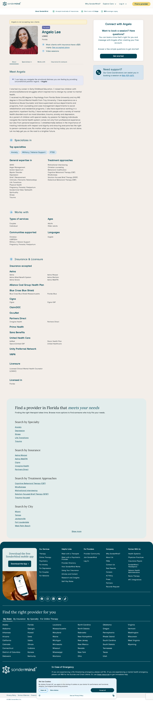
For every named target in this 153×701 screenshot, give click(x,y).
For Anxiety (43, 565)
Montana (57, 656)
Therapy (42, 554)
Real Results (111, 568)
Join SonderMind (90, 557)
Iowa (30, 636)
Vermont (131, 629)
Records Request (112, 587)
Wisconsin (132, 636)
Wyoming (132, 644)
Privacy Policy (11, 695)
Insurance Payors (135, 561)
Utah (105, 656)
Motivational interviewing (26, 490)
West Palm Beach (22, 526)
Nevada (81, 648)
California (6, 640)
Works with (41, 62)
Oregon (106, 629)
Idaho (30, 640)
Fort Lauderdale (22, 522)
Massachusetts (59, 629)
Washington (133, 633)
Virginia (131, 625)
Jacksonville (20, 519)
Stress (18, 434)
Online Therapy (45, 557)
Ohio (80, 656)
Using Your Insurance (70, 570)
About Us (109, 557)
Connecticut (7, 648)
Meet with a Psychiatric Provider (71, 558)
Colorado (6, 644)
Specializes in (27, 62)
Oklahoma (107, 625)
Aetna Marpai (21, 455)
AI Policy (109, 576)
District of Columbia (11, 652)
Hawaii (31, 633)
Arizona (5, 636)
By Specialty (33, 619)
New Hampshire (85, 636)
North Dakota (84, 629)
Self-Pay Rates (67, 581)
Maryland (57, 633)
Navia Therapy (134, 576)
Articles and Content (70, 574)
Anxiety (18, 427)
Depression (20, 431)
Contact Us (110, 565)
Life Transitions (22, 438)
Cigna (17, 462)
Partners (109, 583)
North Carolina (84, 625)
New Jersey (83, 640)
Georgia (31, 629)
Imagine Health (22, 466)
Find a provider (141, 4)
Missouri (56, 648)
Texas (105, 652)
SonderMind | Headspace (133, 566)
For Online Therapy (49, 619)
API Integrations (134, 580)
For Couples (44, 572)
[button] (19, 564)
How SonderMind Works (71, 567)
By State (7, 619)
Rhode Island (108, 636)
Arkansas (6, 633)
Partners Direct (21, 469)
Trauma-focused (22, 497)
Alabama (6, 629)
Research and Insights (70, 578)
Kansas (31, 652)
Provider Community (92, 554)
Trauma (18, 441)
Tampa (18, 515)
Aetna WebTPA (21, 459)
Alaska (5, 625)
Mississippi (57, 652)
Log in (122, 4)
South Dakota (109, 644)
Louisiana (57, 625)
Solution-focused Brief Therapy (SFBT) (32, 494)
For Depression (45, 568)
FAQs (108, 561)
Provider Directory (69, 563)
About (14, 62)
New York (82, 652)
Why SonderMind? (92, 4)
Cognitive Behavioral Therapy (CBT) (30, 483)
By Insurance (19, 619)
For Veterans (44, 576)
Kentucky (32, 656)
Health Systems (134, 554)
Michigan (57, 640)
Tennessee (107, 648)
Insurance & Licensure (59, 62)
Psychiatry (43, 561)
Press (108, 579)
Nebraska (82, 633)
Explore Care (108, 4)
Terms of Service (23, 695)
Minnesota (57, 644)
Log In (86, 561)
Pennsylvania (108, 633)
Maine (55, 636)
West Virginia (134, 640)
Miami (18, 511)
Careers (109, 572)
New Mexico (83, 644)
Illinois (31, 644)
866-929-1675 (128, 75)
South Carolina (109, 640)
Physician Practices (136, 557)
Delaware (6, 656)
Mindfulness (20, 487)
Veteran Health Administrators (134, 571)
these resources (103, 674)
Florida (31, 625)
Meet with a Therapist (70, 554)
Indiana (31, 648)
